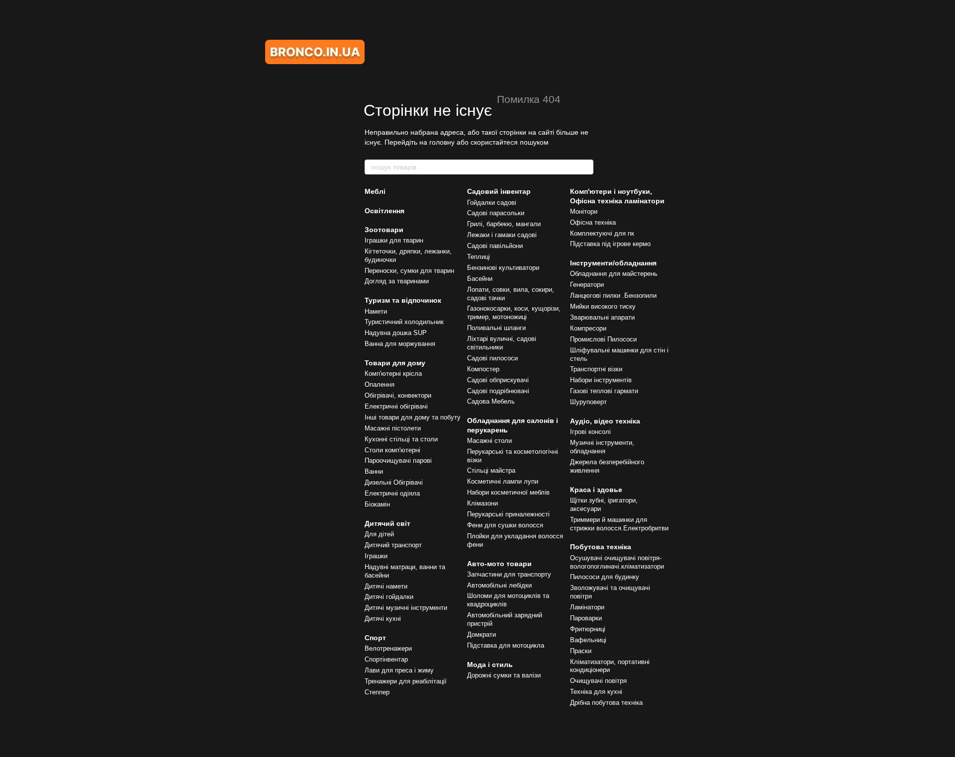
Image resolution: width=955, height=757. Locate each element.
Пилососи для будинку (604, 577)
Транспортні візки (596, 369)
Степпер (377, 692)
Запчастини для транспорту (509, 574)
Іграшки (376, 556)
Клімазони (482, 503)
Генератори (587, 284)
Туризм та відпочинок (403, 300)
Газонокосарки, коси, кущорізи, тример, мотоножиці (514, 313)
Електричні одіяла (392, 493)
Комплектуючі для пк (602, 233)
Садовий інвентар (499, 191)
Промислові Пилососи (603, 339)
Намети (376, 311)
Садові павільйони (495, 246)
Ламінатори (587, 607)
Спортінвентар (386, 659)
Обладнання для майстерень (614, 273)
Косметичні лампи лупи (502, 481)
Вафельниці (588, 640)
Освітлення (384, 211)
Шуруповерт (588, 402)
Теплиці (478, 256)
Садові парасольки (495, 213)
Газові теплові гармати (604, 391)
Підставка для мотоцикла (505, 645)
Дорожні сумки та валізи (504, 675)
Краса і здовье (596, 490)
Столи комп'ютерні (392, 450)
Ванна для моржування (400, 343)
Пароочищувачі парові (398, 460)
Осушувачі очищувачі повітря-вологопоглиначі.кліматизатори (617, 562)
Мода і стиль (490, 665)
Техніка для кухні (596, 691)
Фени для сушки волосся (505, 525)
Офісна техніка (593, 222)
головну (442, 142)
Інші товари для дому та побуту (413, 417)
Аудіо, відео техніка (605, 421)
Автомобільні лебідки (499, 585)
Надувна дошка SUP (396, 332)
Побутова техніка (600, 547)
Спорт (375, 638)
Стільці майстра (491, 470)
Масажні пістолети (393, 428)
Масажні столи (489, 440)
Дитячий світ (387, 523)
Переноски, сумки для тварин (409, 270)
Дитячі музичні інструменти (406, 607)
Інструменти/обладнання (613, 263)
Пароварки (586, 618)
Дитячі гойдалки (389, 596)
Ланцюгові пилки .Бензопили (613, 295)
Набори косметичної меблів (508, 492)
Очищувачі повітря (598, 680)
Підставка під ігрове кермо (610, 244)
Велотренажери (388, 648)
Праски (580, 651)
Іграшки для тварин (394, 240)
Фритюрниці (587, 629)
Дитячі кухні (383, 618)
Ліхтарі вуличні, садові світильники (501, 343)
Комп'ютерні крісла (393, 373)
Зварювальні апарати (602, 317)
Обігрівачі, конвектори (398, 395)
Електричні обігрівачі (396, 406)
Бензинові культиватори (503, 267)
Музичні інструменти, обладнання (602, 447)
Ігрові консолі (590, 431)
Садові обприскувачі (498, 380)
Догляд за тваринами (397, 281)
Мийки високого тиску (603, 306)
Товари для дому (395, 363)
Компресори (588, 328)
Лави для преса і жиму (399, 670)
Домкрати (481, 634)
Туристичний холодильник (404, 322)
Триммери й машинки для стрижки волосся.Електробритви (619, 524)
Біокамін (377, 504)
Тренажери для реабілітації (406, 681)
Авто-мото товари (499, 564)
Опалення (379, 384)
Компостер (483, 369)
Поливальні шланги (496, 328)
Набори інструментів (601, 380)
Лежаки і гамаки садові (502, 235)
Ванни (374, 471)
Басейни (479, 278)
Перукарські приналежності (508, 514)
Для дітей (379, 534)
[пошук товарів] (585, 167)
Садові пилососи (492, 358)
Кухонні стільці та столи (401, 439)
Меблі (375, 191)
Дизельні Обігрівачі (394, 482)
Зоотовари (384, 230)
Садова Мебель (491, 401)
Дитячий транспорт (393, 545)
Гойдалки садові (491, 202)
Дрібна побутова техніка (606, 702)
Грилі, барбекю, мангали (504, 224)
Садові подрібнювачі (498, 391)
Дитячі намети (386, 586)
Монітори (583, 211)
